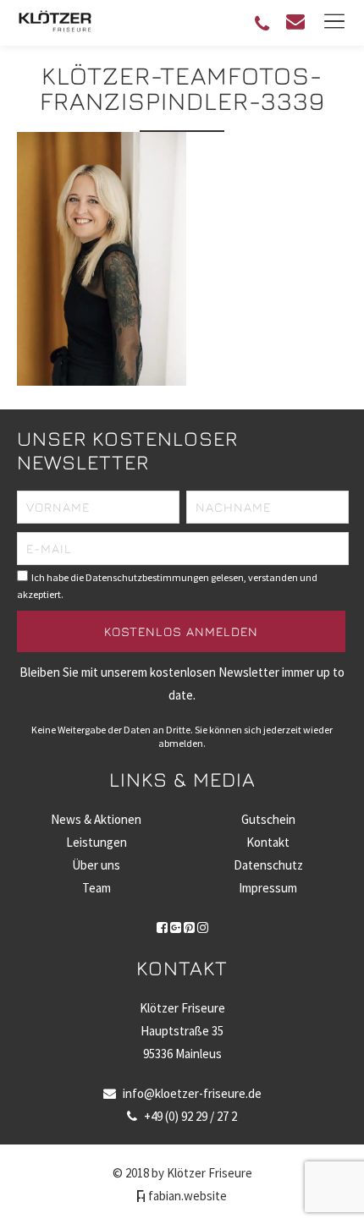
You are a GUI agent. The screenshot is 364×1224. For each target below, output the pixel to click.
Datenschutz (268, 865)
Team (96, 888)
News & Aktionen (96, 819)
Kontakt (268, 842)
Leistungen (96, 842)
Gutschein (268, 819)
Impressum (268, 888)
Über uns (96, 865)
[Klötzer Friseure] (55, 28)
